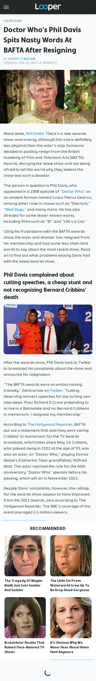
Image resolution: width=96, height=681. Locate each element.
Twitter (56, 390)
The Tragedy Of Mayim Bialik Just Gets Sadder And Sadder (23, 585)
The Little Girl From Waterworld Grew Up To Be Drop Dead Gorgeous (69, 585)
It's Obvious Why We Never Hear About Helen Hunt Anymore (69, 647)
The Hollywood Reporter (50, 424)
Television (13, 21)
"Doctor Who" (72, 191)
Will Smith (35, 133)
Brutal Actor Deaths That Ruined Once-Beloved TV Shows (24, 647)
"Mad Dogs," (15, 209)
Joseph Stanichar (21, 59)
